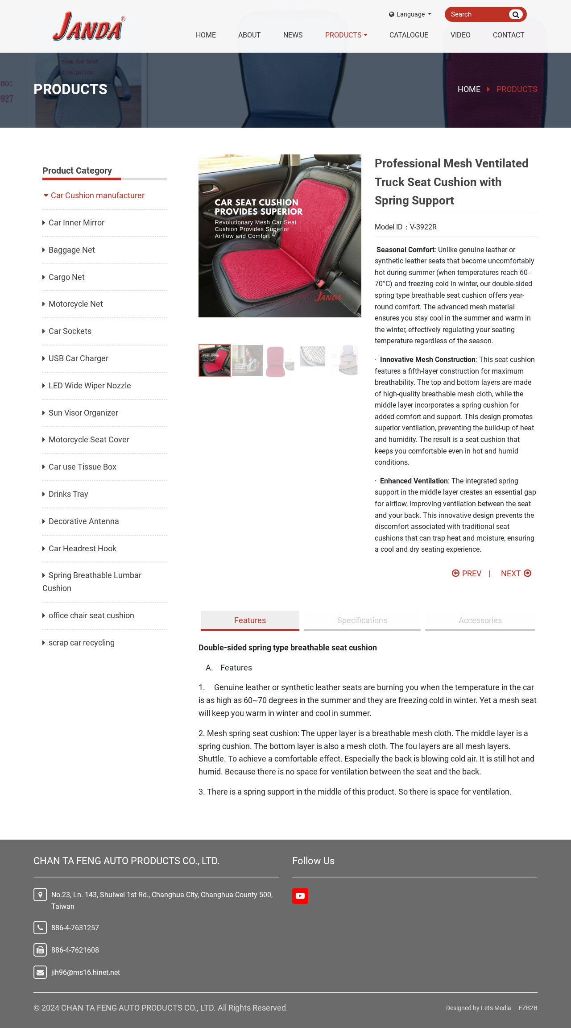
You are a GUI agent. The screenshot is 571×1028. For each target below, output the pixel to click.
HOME (206, 35)
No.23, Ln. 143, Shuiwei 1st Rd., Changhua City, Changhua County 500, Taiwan (162, 901)
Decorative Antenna (84, 521)
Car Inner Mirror (76, 222)
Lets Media (496, 1007)
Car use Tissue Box (82, 466)
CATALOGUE (408, 35)
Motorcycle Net (76, 303)
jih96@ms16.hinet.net (85, 972)
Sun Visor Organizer (83, 412)
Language (411, 14)
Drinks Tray (68, 494)
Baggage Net (72, 249)
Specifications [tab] (362, 620)
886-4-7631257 (75, 928)
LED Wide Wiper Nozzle (90, 385)
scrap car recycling (82, 642)
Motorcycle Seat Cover (89, 439)
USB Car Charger (78, 358)
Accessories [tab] (480, 620)
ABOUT (249, 35)
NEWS (293, 35)
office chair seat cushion (91, 615)
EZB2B (528, 1007)
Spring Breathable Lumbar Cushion (91, 581)
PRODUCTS (343, 35)
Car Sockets (70, 331)
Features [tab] (250, 620)
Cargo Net (67, 277)
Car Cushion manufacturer (98, 195)
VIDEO (461, 35)
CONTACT (509, 35)
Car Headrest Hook (82, 548)
